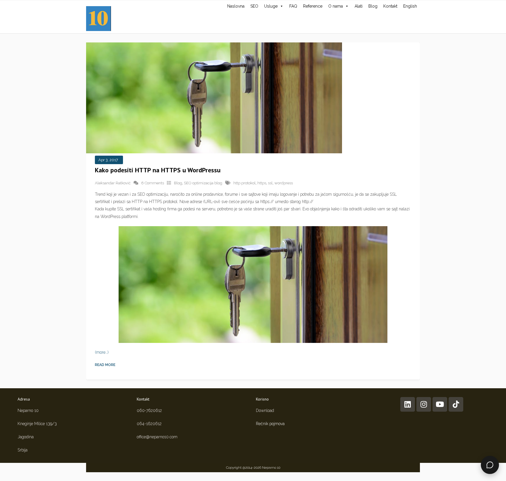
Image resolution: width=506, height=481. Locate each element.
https (261, 183)
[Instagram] (423, 404)
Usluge (271, 6)
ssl (270, 183)
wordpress (283, 183)
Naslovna (236, 6)
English (410, 6)
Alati (359, 6)
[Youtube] (440, 404)
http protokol (244, 183)
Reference (312, 6)
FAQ (293, 6)
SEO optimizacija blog (203, 183)
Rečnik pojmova (270, 423)
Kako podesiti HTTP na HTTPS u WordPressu (157, 170)
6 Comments (152, 183)
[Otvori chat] (490, 465)
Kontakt (390, 6)
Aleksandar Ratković (113, 183)
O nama (335, 6)
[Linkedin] (407, 404)
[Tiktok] (456, 404)
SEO (254, 6)
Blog (372, 6)
